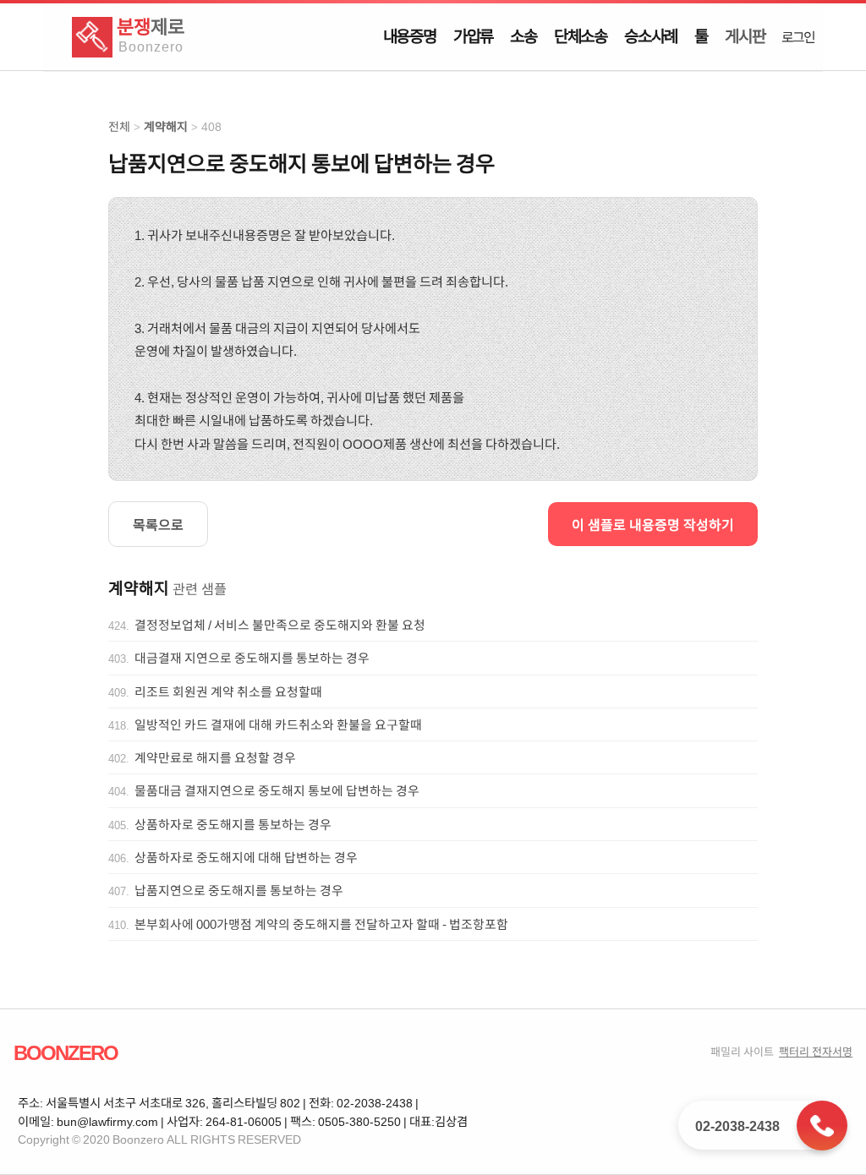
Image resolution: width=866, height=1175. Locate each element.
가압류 (473, 35)
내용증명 (409, 35)
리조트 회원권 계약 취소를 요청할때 (228, 691)
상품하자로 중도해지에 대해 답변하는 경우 (246, 857)
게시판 (745, 35)
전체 (119, 126)
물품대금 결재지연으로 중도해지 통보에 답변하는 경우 (276, 790)
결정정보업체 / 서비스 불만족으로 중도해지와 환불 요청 (279, 624)
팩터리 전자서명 (815, 1051)
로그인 (797, 36)
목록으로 (158, 524)
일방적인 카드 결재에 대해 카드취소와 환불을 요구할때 (278, 724)
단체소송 (580, 35)
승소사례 (650, 35)
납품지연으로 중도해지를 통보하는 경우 (238, 890)
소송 (523, 35)
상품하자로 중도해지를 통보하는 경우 (233, 824)
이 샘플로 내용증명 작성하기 (653, 524)
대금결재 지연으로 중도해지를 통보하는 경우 (252, 657)
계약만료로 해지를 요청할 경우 (215, 757)
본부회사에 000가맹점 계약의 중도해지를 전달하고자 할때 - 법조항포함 (321, 924)
